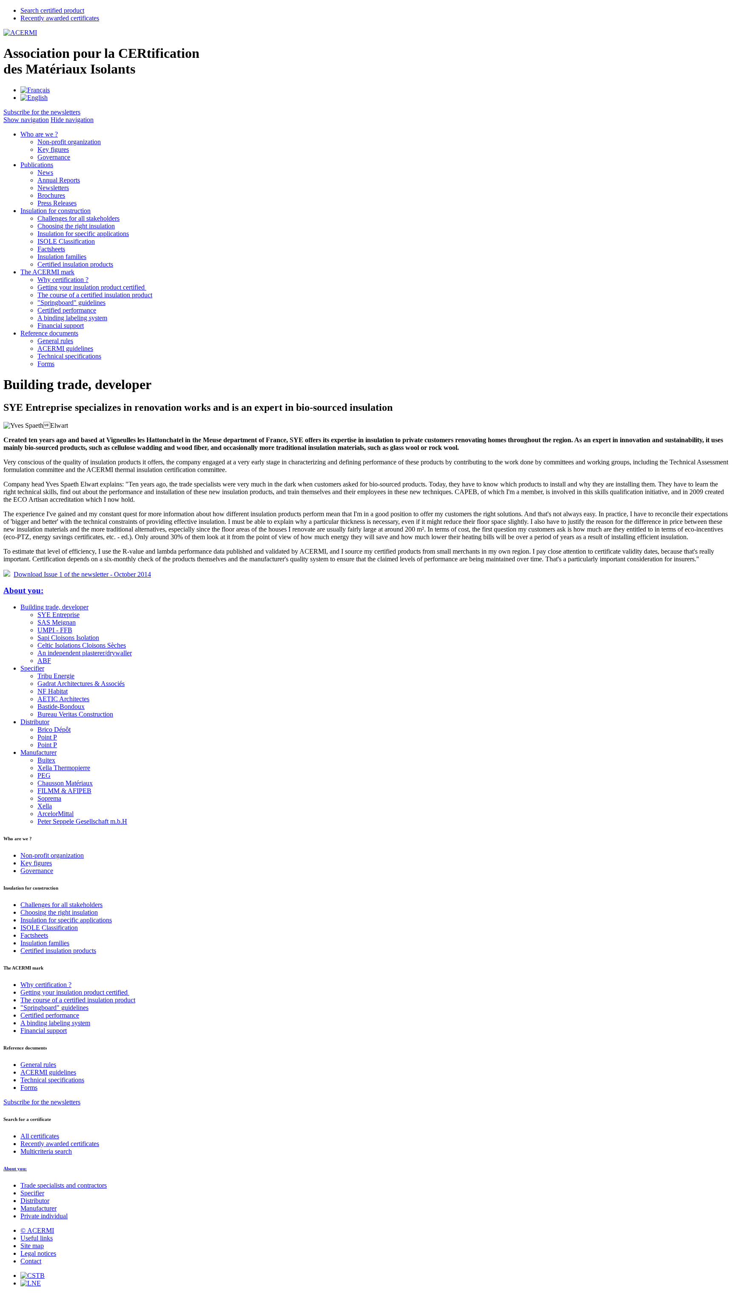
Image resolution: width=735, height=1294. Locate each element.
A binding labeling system (72, 317)
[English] (34, 97)
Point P (47, 737)
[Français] (35, 90)
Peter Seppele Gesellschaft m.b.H (82, 821)
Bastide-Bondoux (61, 706)
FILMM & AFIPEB (64, 790)
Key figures (53, 149)
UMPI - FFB (54, 630)
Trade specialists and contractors (63, 1185)
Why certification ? (62, 279)
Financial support (60, 325)
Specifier (32, 668)
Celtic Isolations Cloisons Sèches (81, 645)
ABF (44, 660)
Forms (45, 363)
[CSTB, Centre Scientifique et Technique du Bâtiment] (32, 1275)
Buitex (46, 760)
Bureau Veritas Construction (75, 714)
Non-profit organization (69, 141)
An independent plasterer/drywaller (84, 653)
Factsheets (51, 249)
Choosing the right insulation (76, 226)
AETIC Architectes (63, 698)
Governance (53, 157)
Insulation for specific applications (83, 233)
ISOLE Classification (66, 241)
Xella (44, 806)
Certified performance (66, 310)
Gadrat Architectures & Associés (81, 683)
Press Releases (57, 203)
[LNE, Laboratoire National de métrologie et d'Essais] (30, 1283)
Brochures (51, 195)
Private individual (44, 1216)
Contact (30, 1261)
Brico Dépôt (54, 729)
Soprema (49, 798)
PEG (44, 775)
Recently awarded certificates (59, 1143)
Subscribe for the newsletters (41, 1102)
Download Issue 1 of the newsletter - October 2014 (82, 574)
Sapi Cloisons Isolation (68, 637)
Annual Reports (58, 180)
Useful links (36, 1238)
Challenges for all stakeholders (78, 218)
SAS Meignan (56, 622)
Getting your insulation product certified (91, 287)
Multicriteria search (46, 1151)
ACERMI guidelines (65, 348)
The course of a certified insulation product (94, 295)
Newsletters (53, 187)
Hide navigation (72, 119)
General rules (55, 340)
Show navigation (26, 119)
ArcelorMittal (55, 813)
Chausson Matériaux (65, 783)
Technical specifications (69, 356)
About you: (23, 590)
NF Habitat (52, 691)
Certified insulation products (75, 264)
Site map (32, 1245)
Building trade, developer (54, 607)
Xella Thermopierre (63, 767)
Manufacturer (38, 752)
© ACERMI (37, 1230)
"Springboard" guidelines (71, 302)
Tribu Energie (55, 676)
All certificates (39, 1136)
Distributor (34, 721)
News (45, 172)
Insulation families (61, 256)
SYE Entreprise (58, 614)
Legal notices (38, 1253)
